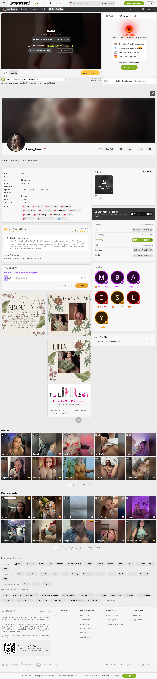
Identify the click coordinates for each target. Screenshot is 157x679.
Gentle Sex (61, 210)
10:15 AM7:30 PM (141, 250)
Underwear (30, 219)
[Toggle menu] (4, 3)
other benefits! (133, 63)
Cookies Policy (85, 628)
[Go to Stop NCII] (50, 664)
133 (99, 199)
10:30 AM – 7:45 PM (59, 46)
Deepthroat (52, 206)
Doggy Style (30, 210)
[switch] (149, 214)
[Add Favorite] (5, 72)
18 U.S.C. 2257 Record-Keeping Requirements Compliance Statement (130, 665)
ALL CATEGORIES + (111, 600)
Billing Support (136, 620)
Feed (43, 9)
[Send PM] (149, 149)
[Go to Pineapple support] (38, 665)
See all (146, 172)
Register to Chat (129, 67)
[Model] (152, 93)
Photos (34, 9)
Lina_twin (6, 558)
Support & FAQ (136, 615)
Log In (150, 3)
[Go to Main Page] (20, 3)
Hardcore (76, 210)
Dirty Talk (67, 206)
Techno (63, 219)
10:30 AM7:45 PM (141, 230)
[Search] (98, 3)
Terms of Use (85, 620)
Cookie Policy (103, 676)
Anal (27, 206)
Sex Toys (56, 215)
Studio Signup (111, 620)
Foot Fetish (46, 210)
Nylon (28, 215)
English (41, 611)
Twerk (69, 215)
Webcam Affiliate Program (115, 624)
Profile (24, 9)
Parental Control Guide (88, 633)
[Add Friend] (140, 149)
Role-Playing (41, 215)
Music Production (47, 219)
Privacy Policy (85, 615)
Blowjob (39, 206)
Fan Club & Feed (30, 160)
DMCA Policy (85, 624)
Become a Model (112, 615)
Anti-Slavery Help (86, 637)
